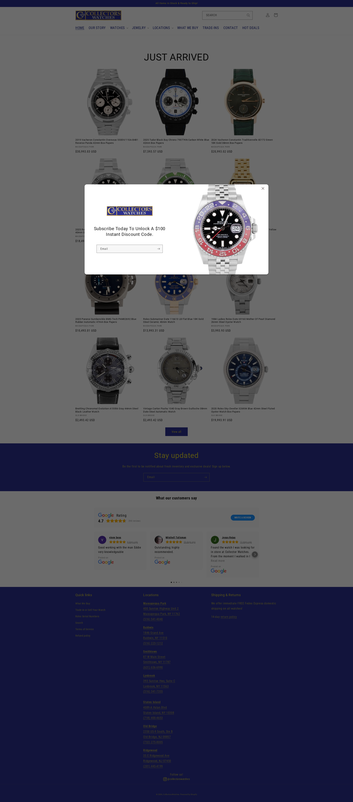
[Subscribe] (158, 249)
